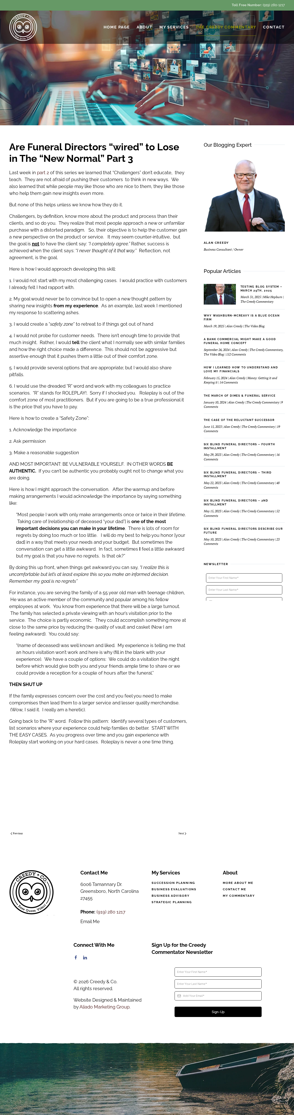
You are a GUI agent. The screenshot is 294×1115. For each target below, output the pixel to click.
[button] (147, 1079)
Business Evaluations (174, 889)
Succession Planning (173, 883)
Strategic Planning (172, 902)
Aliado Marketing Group (104, 1007)
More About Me (238, 883)
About (145, 27)
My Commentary (239, 895)
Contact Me (234, 889)
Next (181, 833)
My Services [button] (174, 27)
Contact (274, 27)
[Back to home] (23, 27)
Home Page (117, 27)
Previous (18, 833)
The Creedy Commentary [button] (226, 27)
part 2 (43, 172)
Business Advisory (171, 895)
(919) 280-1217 (274, 5)
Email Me (90, 921)
